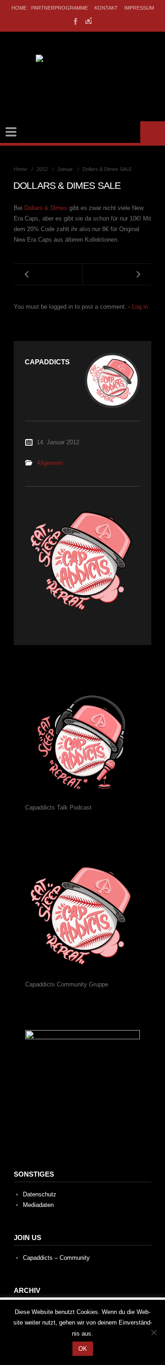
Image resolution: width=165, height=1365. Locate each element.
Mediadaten (38, 1204)
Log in (140, 306)
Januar (65, 169)
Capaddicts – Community (56, 1257)
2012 (42, 169)
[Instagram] (88, 21)
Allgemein (50, 462)
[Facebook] (75, 21)
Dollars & (45, 207)
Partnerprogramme (59, 8)
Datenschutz (39, 1194)
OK (82, 1348)
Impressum (139, 8)
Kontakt (106, 8)
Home (19, 8)
